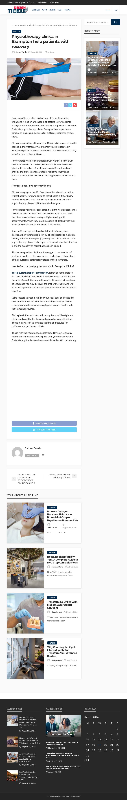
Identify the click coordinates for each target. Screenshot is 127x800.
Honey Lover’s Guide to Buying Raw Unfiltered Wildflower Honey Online (101, 97)
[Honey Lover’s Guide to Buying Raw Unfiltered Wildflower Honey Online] (12, 741)
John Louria (52, 527)
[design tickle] (18, 9)
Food (91, 90)
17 (87, 744)
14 (111, 739)
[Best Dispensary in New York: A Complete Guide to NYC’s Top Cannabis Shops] (25, 568)
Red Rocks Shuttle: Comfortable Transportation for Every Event (29, 776)
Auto (44, 10)
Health (52, 10)
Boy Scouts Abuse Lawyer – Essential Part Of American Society (63, 767)
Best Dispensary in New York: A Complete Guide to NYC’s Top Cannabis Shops (62, 559)
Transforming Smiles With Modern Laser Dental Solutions (62, 605)
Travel (67, 10)
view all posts (32, 455)
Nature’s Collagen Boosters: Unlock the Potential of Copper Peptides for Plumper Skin (62, 516)
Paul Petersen (94, 142)
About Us (54, 2)
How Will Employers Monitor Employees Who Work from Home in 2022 (62, 755)
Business (36, 10)
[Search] (116, 10)
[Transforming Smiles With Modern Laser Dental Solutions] (25, 613)
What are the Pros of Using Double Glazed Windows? (62, 743)
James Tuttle (21, 52)
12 (99, 739)
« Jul (86, 760)
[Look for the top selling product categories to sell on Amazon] (63, 726)
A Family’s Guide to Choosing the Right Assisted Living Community (102, 132)
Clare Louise (56, 612)
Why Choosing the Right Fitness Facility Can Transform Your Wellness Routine (62, 652)
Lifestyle (93, 125)
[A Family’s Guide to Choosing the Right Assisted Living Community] (12, 757)
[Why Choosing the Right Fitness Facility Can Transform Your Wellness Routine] (25, 658)
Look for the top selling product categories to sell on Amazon (62, 733)
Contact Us (42, 2)
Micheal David (57, 567)
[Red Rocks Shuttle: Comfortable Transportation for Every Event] (12, 775)
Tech (60, 10)
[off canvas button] (108, 10)
